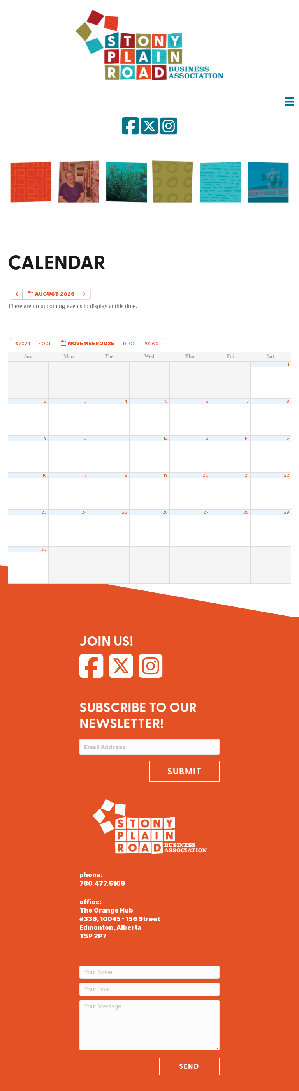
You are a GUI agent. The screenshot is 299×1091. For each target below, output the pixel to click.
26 (165, 512)
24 (84, 512)
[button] (185, 771)
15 (287, 438)
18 (125, 475)
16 (44, 475)
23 (44, 512)
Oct (46, 343)
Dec (128, 343)
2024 (25, 343)
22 (286, 475)
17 (85, 475)
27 (205, 512)
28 (246, 512)
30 (44, 549)
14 (246, 438)
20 (205, 475)
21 (246, 475)
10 (84, 438)
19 (166, 475)
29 (286, 512)
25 (124, 512)
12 (166, 438)
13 (206, 438)
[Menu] (289, 101)
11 (125, 438)
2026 (149, 343)
